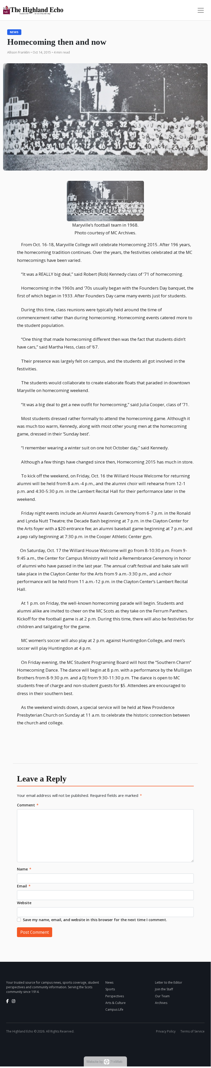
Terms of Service (192, 1031)
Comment (28, 805)
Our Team (162, 996)
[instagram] (13, 1001)
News (14, 32)
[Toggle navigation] (201, 10)
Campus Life (114, 1009)
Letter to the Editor (168, 982)
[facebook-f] (7, 1001)
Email (24, 886)
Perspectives (114, 996)
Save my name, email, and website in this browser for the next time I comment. (95, 919)
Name (24, 869)
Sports (110, 989)
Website (24, 902)
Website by (104, 1061)
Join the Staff (164, 989)
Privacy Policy (166, 1031)
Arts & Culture (115, 1003)
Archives (161, 1003)
